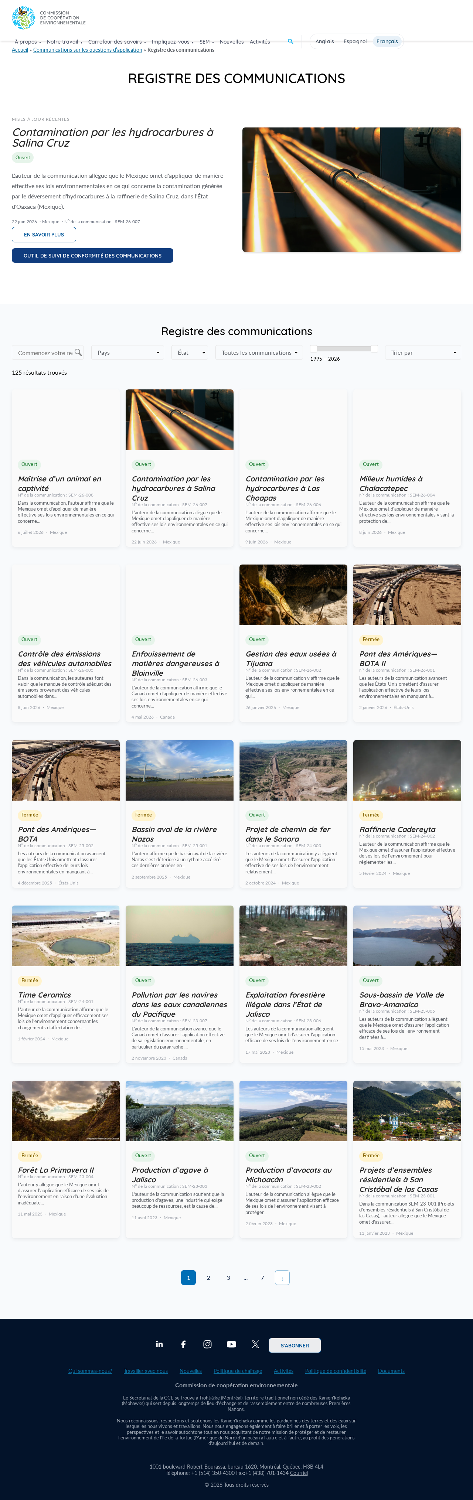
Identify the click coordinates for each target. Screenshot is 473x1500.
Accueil (20, 49)
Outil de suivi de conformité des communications (92, 255)
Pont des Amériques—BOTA (57, 833)
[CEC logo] (49, 20)
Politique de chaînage (238, 1370)
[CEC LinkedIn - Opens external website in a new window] (159, 1345)
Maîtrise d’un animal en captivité (59, 483)
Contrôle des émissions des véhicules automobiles (64, 658)
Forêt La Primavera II (55, 1169)
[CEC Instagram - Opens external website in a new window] (207, 1345)
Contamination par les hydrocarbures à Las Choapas (284, 488)
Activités (260, 41)
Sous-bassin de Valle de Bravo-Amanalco (401, 999)
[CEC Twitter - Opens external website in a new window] (255, 1345)
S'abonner (295, 1345)
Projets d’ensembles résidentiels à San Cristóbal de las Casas (398, 1179)
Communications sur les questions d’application (87, 49)
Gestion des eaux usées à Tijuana (290, 658)
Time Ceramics (44, 994)
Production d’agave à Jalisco (170, 1174)
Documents (391, 1370)
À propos (26, 41)
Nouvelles (232, 41)
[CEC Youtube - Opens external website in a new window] (231, 1345)
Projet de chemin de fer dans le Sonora (287, 833)
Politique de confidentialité (335, 1370)
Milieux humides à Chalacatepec (390, 483)
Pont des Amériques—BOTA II (398, 658)
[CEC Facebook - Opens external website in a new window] (183, 1345)
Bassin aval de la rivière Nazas (174, 833)
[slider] (313, 348)
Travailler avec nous (146, 1370)
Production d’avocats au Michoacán (288, 1174)
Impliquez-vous (171, 41)
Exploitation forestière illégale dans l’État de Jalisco (285, 1004)
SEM (205, 41)
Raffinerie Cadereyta (397, 828)
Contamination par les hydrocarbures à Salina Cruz (173, 488)
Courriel (299, 1472)
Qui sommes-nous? (90, 1370)
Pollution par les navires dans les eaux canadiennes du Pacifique (179, 1004)
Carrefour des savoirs (115, 41)
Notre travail (62, 41)
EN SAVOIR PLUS (44, 234)
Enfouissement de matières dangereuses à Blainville (175, 663)
